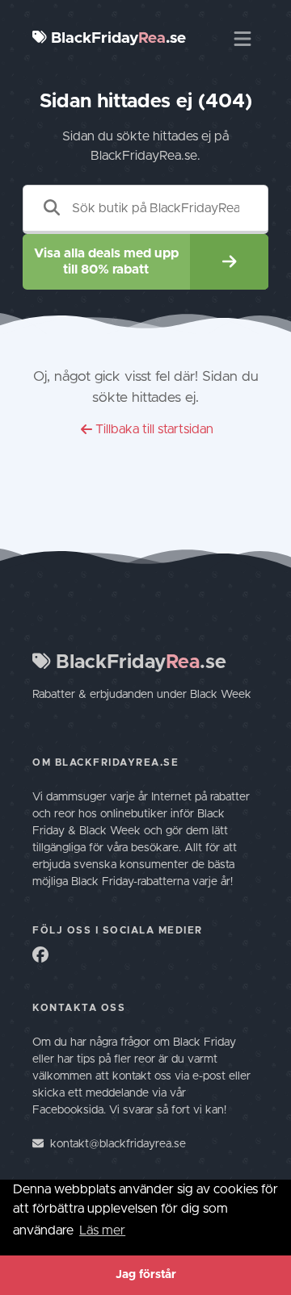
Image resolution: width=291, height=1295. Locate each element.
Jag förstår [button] (146, 1274)
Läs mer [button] (102, 1230)
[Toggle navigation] (242, 39)
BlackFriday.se (116, 38)
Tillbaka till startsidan (154, 429)
